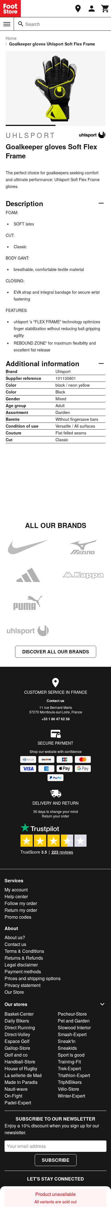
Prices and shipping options (33, 978)
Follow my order (21, 903)
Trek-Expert (69, 1068)
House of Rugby (21, 1068)
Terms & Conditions (24, 951)
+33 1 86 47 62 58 (56, 718)
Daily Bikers (17, 1020)
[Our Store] (78, 8)
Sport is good (71, 1054)
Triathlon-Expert (74, 1075)
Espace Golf (17, 1041)
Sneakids (67, 1048)
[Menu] (7, 24)
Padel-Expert (18, 1102)
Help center (16, 896)
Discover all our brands (55, 651)
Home (11, 38)
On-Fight (13, 1095)
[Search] (20, 23)
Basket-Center (19, 1014)
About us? (15, 937)
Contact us (55, 700)
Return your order (55, 815)
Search (32, 24)
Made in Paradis (21, 1082)
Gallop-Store (17, 1048)
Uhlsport (31, 135)
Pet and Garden (74, 1020)
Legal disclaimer (21, 964)
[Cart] (105, 8)
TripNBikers (70, 1082)
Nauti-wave (16, 1089)
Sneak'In (66, 1041)
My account (16, 889)
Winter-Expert (71, 1095)
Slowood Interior (74, 1027)
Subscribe (55, 1160)
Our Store (14, 992)
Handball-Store (20, 1061)
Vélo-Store (68, 1089)
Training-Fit (69, 1061)
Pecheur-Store (72, 1014)
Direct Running (20, 1027)
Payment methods (23, 971)
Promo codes (18, 917)
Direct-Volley (17, 1034)
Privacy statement (22, 985)
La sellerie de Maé (23, 1075)
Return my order (21, 910)
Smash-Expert (72, 1034)
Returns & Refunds (24, 958)
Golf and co (16, 1054)
